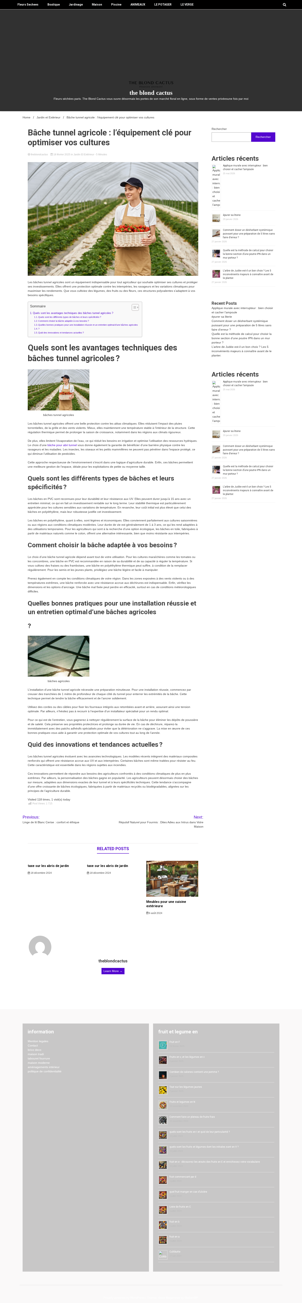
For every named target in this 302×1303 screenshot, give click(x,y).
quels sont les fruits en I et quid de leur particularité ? (199, 1131)
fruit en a (174, 1236)
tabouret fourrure (39, 1058)
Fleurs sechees (27, 4)
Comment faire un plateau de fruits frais (192, 1116)
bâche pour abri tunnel (62, 445)
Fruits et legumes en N (182, 1101)
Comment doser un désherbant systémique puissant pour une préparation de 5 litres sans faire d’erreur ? (249, 234)
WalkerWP (191, 1297)
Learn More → (113, 971)
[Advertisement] (151, 50)
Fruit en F (174, 1042)
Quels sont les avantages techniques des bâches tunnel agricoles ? (73, 313)
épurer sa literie (232, 215)
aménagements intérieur (44, 1067)
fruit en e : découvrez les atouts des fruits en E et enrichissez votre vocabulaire (214, 1161)
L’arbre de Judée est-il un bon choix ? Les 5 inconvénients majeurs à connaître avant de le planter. (248, 274)
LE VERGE (187, 4)
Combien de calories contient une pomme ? (194, 1072)
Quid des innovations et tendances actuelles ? (61, 332)
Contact (33, 1045)
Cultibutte (174, 1251)
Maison (97, 4)
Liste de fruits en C (180, 1206)
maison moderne (39, 1062)
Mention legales (38, 1041)
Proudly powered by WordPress (124, 1297)
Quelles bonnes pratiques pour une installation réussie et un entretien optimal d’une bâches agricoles (88, 325)
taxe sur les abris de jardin (48, 866)
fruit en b (174, 1221)
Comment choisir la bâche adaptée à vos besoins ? (63, 321)
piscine (116, 4)
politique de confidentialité (44, 1071)
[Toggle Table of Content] (133, 307)
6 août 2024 (155, 913)
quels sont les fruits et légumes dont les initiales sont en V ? (204, 1146)
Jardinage (76, 4)
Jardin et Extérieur (84, 154)
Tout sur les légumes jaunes (185, 1086)
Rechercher (219, 129)
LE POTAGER (163, 4)
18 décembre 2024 (41, 872)
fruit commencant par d (182, 1176)
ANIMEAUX (137, 4)
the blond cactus (151, 92)
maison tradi (36, 1054)
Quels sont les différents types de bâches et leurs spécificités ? (69, 317)
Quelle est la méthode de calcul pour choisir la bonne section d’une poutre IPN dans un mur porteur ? (248, 254)
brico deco (34, 1049)
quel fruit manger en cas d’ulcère (188, 1191)
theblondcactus (39, 154)
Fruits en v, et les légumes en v (187, 1057)
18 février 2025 (62, 154)
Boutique (53, 4)
